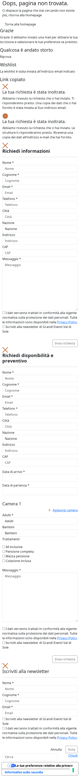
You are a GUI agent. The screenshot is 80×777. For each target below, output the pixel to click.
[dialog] (40, 245)
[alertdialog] (40, 708)
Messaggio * (11, 259)
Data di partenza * (15, 485)
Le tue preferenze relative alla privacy (44, 765)
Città (5, 211)
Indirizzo (8, 235)
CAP (5, 247)
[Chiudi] (5, 86)
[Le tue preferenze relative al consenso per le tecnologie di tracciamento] (73, 770)
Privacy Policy (67, 322)
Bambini (8, 527)
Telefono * (10, 199)
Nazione (8, 223)
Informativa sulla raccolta (24, 772)
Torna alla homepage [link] (20, 24)
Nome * (8, 162)
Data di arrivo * (13, 472)
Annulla (56, 749)
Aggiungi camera (65, 510)
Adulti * (7, 515)
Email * (7, 187)
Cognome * (10, 175)
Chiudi (73, 755)
